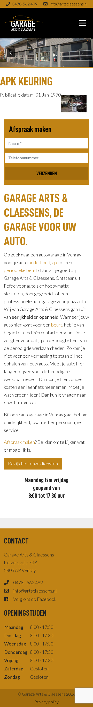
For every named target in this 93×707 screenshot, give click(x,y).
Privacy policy (46, 701)
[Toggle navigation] (82, 23)
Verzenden (46, 173)
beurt (56, 325)
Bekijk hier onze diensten (33, 463)
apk (55, 262)
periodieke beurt (20, 270)
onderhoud (39, 262)
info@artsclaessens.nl (68, 3)
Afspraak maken (19, 442)
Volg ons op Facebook (34, 599)
